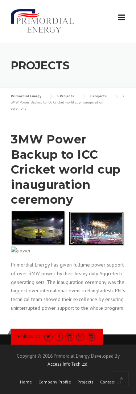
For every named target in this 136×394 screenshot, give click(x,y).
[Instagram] (91, 336)
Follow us (29, 336)
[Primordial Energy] (42, 20)
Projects (86, 382)
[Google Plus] (80, 336)
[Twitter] (48, 336)
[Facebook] (59, 336)
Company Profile (54, 382)
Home (26, 382)
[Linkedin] (69, 336)
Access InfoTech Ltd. (68, 364)
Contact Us (110, 382)
